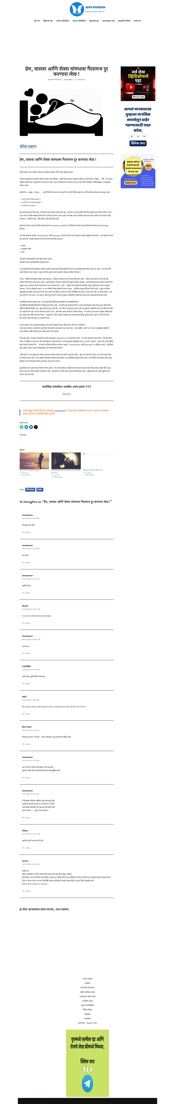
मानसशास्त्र (43, 1101)
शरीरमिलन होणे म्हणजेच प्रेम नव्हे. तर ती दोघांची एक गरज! (65, 471)
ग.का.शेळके (26, 666)
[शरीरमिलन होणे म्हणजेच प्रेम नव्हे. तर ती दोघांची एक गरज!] (66, 460)
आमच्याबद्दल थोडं (108, 21)
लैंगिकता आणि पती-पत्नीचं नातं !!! (93, 470)
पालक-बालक (87, 979)
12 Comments (80, 79)
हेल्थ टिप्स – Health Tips (87, 1023)
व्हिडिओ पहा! (48, 21)
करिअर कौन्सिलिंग (79, 21)
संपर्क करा (137, 21)
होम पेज (37, 21)
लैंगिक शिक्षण (30, 489)
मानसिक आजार (87, 1001)
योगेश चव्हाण (28, 146)
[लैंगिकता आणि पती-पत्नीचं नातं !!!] (98, 460)
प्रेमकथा (87, 983)
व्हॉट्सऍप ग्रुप (94, 21)
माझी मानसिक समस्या (87, 992)
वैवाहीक (40, 489)
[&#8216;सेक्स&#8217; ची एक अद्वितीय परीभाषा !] (34, 460)
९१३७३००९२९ (59, 411)
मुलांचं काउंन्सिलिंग (87, 1005)
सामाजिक (87, 1018)
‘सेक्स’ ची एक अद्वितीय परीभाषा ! (30, 470)
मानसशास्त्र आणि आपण (88, 996)
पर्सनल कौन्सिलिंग (62, 21)
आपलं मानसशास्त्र (55, 79)
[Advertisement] (87, 41)
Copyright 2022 (26, 1101)
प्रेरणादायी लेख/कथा (87, 987)
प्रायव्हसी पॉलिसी (124, 21)
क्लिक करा (67, 394)
